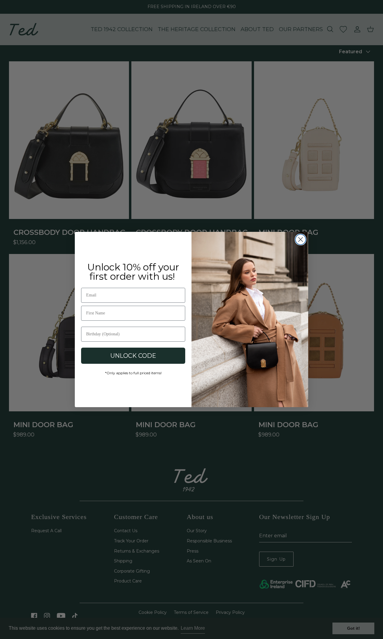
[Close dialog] (300, 239)
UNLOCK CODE (133, 355)
